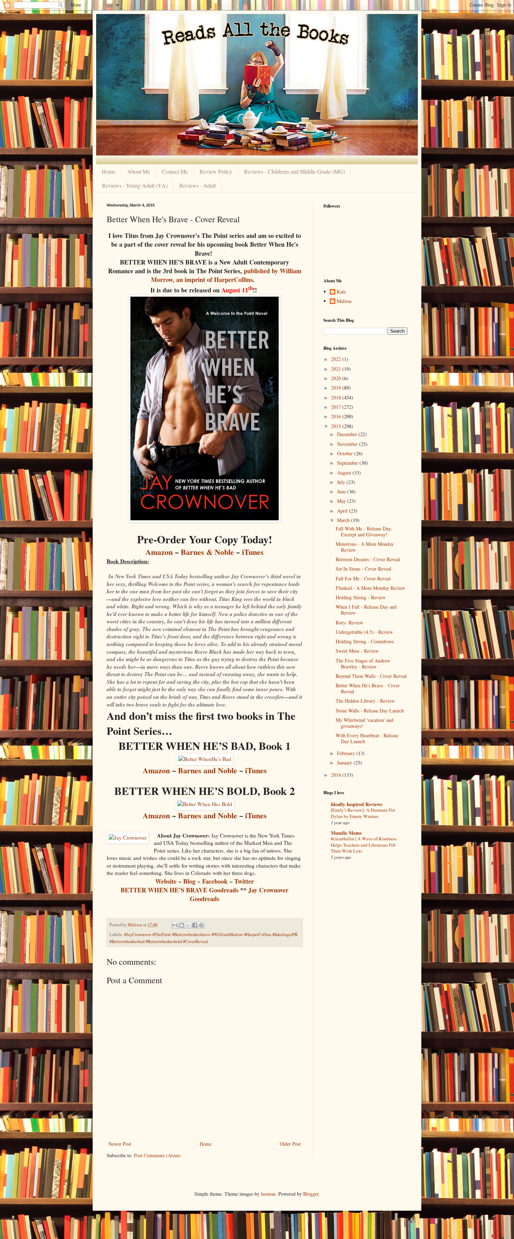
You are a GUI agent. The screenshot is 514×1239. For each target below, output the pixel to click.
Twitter (244, 881)
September (348, 462)
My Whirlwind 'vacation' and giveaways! (364, 723)
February (346, 753)
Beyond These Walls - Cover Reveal (371, 676)
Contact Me (175, 171)
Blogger (311, 1193)
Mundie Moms (346, 832)
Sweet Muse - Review (357, 650)
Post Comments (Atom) (157, 1155)
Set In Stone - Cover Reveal (363, 568)
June (342, 491)
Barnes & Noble (207, 552)
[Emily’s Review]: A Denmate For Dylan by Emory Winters (363, 813)
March (344, 520)
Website (166, 881)
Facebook (215, 881)
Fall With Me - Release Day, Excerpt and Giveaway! (364, 531)
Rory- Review (349, 622)
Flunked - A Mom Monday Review (370, 588)
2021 (336, 368)
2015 (336, 426)
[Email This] (174, 925)
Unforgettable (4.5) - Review (364, 632)
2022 (336, 359)
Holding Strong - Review (361, 597)
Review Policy (216, 171)
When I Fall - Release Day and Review (366, 609)
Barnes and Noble (207, 770)
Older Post (290, 1143)
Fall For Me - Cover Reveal (363, 578)
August (344, 472)
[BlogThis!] (181, 925)
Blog (189, 881)
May (342, 501)
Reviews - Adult (197, 185)
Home (108, 171)
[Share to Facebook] (194, 925)
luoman (268, 1193)
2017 (336, 407)
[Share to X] (188, 925)
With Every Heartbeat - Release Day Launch (367, 738)
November (348, 444)
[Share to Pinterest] (201, 925)
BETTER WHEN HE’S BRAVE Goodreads (179, 889)
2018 (336, 397)
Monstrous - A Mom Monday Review (365, 547)
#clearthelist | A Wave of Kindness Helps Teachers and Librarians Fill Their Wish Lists (364, 844)
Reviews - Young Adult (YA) (134, 185)
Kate (341, 292)
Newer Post (119, 1143)
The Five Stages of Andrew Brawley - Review (363, 663)
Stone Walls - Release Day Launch (370, 710)
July (342, 482)
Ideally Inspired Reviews (356, 804)
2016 (336, 416)
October (345, 453)
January (345, 762)
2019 (336, 387)
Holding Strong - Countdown (365, 641)
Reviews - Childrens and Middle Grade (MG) (294, 171)
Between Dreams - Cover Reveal (368, 559)
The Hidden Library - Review (365, 700)
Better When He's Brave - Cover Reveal (368, 688)
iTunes (253, 552)
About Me (138, 171)
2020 (336, 378)
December (347, 434)
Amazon (159, 552)
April (343, 510)
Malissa (344, 301)
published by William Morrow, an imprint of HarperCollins (226, 275)
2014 (336, 774)
